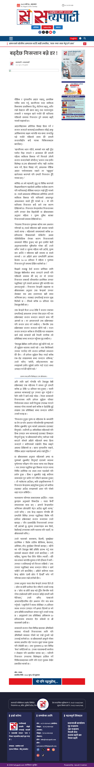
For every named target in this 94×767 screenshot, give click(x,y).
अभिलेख (36, 27)
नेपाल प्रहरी (72, 738)
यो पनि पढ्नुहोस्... (47, 681)
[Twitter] (47, 32)
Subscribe (47, 27)
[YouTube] (50, 32)
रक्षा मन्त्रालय (73, 729)
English (73, 38)
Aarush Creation (80, 765)
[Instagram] (43, 32)
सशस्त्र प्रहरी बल (75, 735)
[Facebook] (39, 32)
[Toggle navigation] (11, 38)
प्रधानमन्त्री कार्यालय (76, 723)
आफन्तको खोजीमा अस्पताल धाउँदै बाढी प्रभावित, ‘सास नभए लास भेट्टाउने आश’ (35, 44)
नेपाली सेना (72, 732)
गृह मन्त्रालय (73, 726)
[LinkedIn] (54, 32)
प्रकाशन (58, 27)
